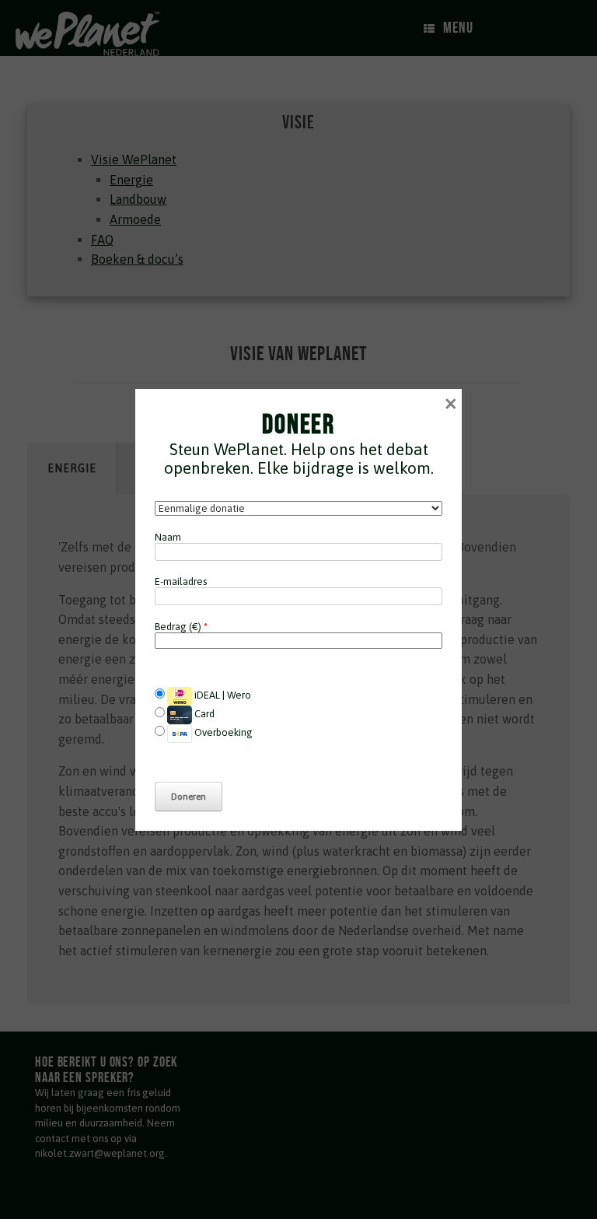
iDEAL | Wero (221, 695)
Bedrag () (181, 626)
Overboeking (222, 732)
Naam (168, 537)
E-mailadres (181, 581)
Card (203, 714)
